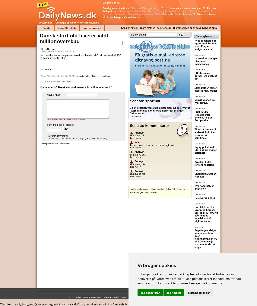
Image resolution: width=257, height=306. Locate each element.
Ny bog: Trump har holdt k (162, 11)
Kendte (133, 189)
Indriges (139, 192)
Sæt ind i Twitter (83, 76)
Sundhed (161, 189)
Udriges (153, 192)
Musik (132, 192)
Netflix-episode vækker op (125, 17)
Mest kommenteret (92, 28)
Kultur (168, 189)
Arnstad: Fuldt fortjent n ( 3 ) (194, 11)
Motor (153, 189)
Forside (46, 28)
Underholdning (143, 189)
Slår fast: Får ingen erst (145, 8)
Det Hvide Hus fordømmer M (179, 14)
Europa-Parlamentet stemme (185, 8)
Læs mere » (45, 69)
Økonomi (181, 189)
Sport (146, 192)
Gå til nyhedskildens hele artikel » (55, 143)
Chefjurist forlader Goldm (132, 11)
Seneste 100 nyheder (67, 28)
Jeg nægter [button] (174, 292)
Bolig (174, 189)
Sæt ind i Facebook (101, 76)
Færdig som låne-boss (116, 8)
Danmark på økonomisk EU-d (144, 14)
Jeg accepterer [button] (150, 292)
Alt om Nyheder (48, 49)
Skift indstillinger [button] (199, 292)
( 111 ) (164, 8)
